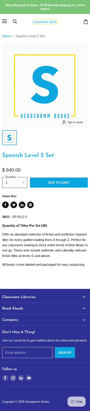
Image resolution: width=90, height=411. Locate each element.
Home (6, 36)
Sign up (65, 352)
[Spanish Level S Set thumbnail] (9, 138)
